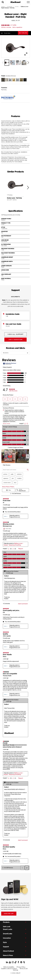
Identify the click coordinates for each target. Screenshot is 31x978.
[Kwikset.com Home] (15, 2)
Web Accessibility (8, 967)
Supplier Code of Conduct (9, 968)
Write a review (6, 27)
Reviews (5, 352)
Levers (17, 6)
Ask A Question (15, 339)
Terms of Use (24, 968)
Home (3, 6)
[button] (23, 33)
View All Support (15, 334)
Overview (7, 33)
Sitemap (15, 970)
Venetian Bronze (8, 76)
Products (9, 6)
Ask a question (17, 27)
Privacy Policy (21, 967)
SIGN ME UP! (9, 913)
